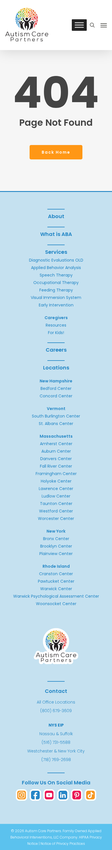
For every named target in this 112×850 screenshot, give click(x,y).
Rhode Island (56, 566)
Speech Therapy (56, 275)
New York (56, 531)
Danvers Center (56, 459)
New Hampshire (56, 381)
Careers (56, 349)
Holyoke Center (56, 481)
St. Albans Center (56, 423)
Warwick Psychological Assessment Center (56, 596)
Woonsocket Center (56, 604)
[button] (104, 25)
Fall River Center (56, 466)
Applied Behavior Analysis (56, 267)
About (56, 216)
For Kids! (56, 333)
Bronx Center (56, 539)
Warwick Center (56, 589)
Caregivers (56, 318)
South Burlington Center (56, 416)
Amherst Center (56, 444)
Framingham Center (56, 474)
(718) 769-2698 (56, 760)
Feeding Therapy (56, 290)
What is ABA (56, 234)
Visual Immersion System (56, 297)
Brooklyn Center (56, 546)
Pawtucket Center (56, 581)
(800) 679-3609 (56, 711)
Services (56, 252)
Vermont (56, 408)
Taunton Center (56, 503)
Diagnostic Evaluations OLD (56, 260)
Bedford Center (56, 388)
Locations (56, 367)
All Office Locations (56, 702)
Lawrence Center (56, 488)
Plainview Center (56, 553)
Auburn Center (56, 451)
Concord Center (56, 396)
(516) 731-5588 (56, 742)
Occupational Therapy (56, 282)
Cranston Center (56, 574)
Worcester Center (56, 518)
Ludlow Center (56, 496)
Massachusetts (56, 436)
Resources (56, 325)
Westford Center (56, 511)
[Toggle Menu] (79, 25)
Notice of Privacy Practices (62, 843)
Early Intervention (56, 305)
